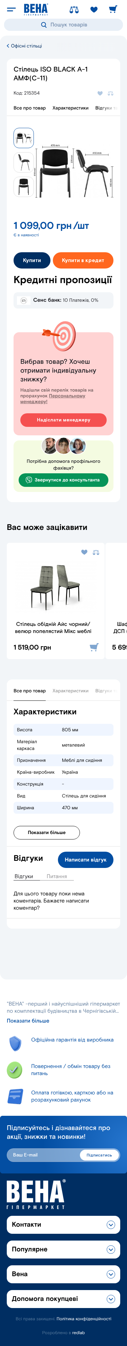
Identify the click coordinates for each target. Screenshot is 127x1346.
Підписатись (99, 1155)
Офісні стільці (26, 46)
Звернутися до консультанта (67, 480)
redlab (78, 1333)
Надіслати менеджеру (63, 420)
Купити (32, 260)
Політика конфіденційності (84, 1319)
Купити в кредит (83, 260)
